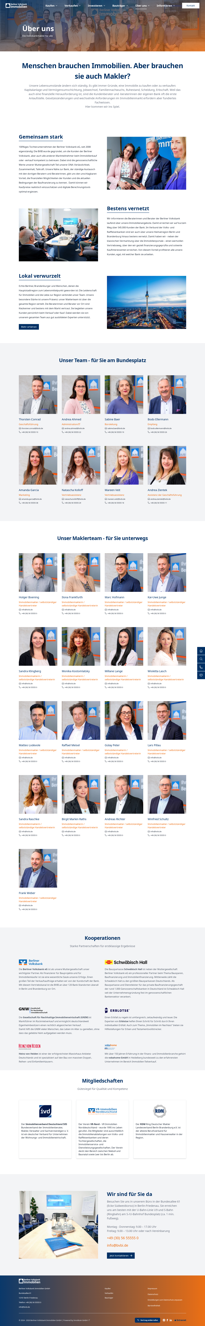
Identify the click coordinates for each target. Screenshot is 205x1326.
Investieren (95, 5)
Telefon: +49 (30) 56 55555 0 (30, 1302)
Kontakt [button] (191, 5)
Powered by (75, 1320)
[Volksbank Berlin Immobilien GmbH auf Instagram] (164, 1320)
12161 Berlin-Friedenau (28, 1297)
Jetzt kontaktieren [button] (119, 1255)
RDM (142, 1124)
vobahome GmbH (118, 1057)
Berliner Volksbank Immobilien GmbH (34, 1288)
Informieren (164, 5)
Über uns (141, 5)
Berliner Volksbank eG (35, 969)
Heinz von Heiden (28, 1053)
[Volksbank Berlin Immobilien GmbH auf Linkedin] (170, 1320)
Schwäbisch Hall (133, 969)
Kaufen (50, 5)
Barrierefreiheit (154, 1305)
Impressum (152, 1288)
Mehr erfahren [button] (29, 326)
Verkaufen (71, 5)
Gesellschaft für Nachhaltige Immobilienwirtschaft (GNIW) (55, 1017)
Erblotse (123, 1021)
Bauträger (118, 5)
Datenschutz (153, 1294)
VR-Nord (95, 1124)
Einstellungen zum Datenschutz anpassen (165, 1300)
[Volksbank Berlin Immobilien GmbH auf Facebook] (167, 1320)
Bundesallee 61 (25, 1293)
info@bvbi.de (24, 1307)
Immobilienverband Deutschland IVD (46, 1124)
